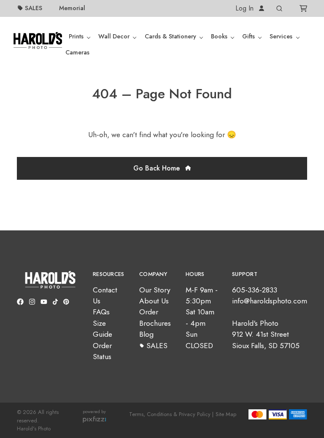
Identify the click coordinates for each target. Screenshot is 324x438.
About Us (154, 300)
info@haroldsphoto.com (269, 300)
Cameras (77, 52)
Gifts (248, 36)
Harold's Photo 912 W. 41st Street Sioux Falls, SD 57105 (266, 334)
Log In (245, 8)
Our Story (154, 289)
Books (219, 36)
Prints (76, 36)
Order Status (102, 351)
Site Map (226, 414)
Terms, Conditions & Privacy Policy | (171, 414)
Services (281, 36)
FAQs (101, 311)
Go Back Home (157, 168)
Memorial (72, 8)
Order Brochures (155, 317)
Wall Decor (114, 36)
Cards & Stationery (170, 36)
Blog (146, 334)
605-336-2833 (254, 289)
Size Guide (102, 329)
